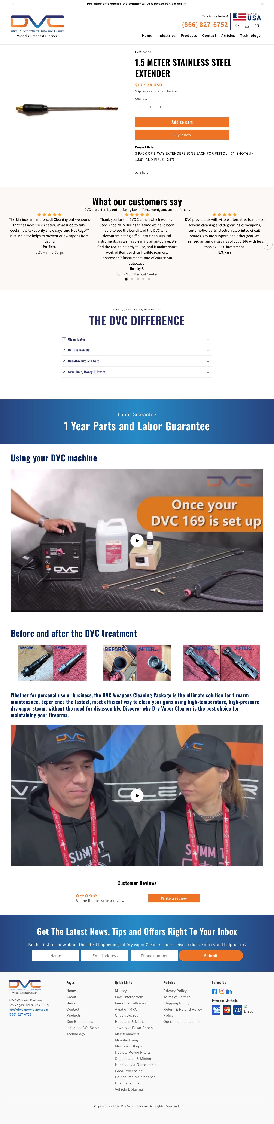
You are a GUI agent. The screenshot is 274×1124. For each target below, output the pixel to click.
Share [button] (144, 172)
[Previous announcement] (12, 4)
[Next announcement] (262, 4)
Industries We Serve (82, 1028)
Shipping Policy (176, 1003)
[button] (237, 26)
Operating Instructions (181, 1021)
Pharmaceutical (127, 1083)
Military (121, 991)
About (71, 997)
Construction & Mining (133, 1058)
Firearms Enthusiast (131, 1003)
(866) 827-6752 (205, 24)
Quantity (141, 98)
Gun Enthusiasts (79, 1021)
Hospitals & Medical (131, 1021)
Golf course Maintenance (135, 1077)
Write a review (174, 898)
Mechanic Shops (128, 1046)
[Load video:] (137, 540)
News (71, 1003)
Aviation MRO (126, 1009)
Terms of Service (177, 997)
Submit (211, 955)
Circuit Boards (126, 1015)
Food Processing (129, 1071)
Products (73, 1015)
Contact (72, 1009)
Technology (75, 1034)
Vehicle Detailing (129, 1089)
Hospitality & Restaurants (136, 1065)
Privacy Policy (175, 991)
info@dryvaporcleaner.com (28, 1009)
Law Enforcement (129, 997)
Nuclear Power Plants (133, 1052)
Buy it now (182, 134)
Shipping (141, 91)
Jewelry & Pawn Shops (134, 1028)
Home (71, 991)
